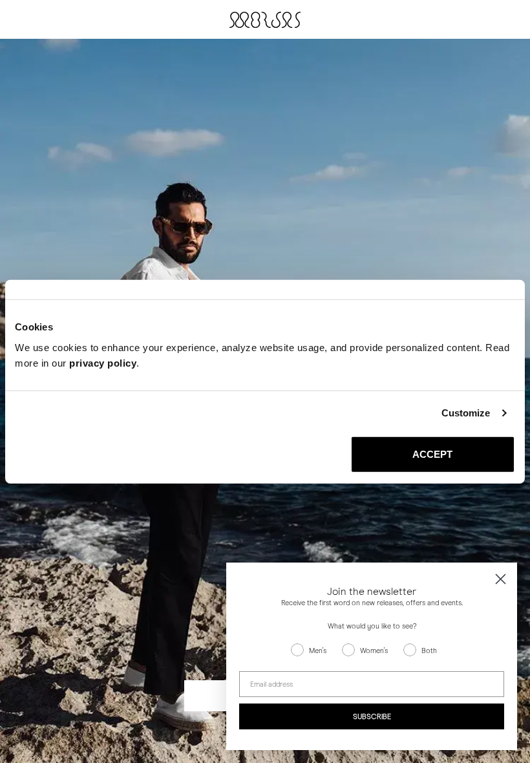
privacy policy (102, 362)
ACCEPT (432, 453)
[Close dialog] (500, 579)
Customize (466, 412)
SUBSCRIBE (372, 716)
